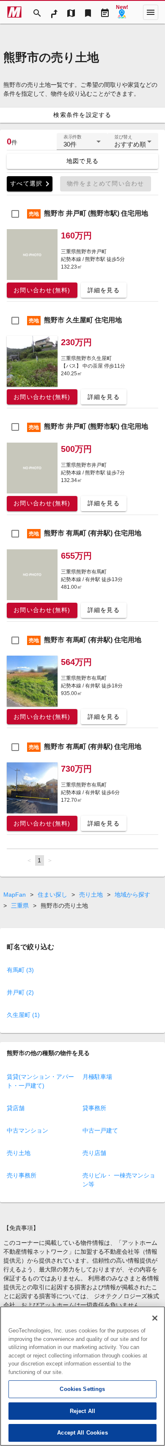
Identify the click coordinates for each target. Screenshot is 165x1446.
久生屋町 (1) (23, 1014)
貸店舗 (16, 1108)
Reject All (82, 1411)
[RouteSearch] (54, 12)
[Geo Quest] (121, 12)
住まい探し (52, 894)
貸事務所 (94, 1108)
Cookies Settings (82, 1389)
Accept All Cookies (82, 1432)
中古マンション (27, 1130)
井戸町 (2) (20, 992)
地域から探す (132, 894)
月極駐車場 (97, 1076)
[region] (82, 1376)
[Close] (155, 1318)
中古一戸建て (100, 1130)
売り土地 (91, 894)
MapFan (14, 894)
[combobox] (82, 145)
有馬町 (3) (20, 970)
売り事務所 (21, 1175)
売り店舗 (94, 1153)
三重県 (20, 905)
